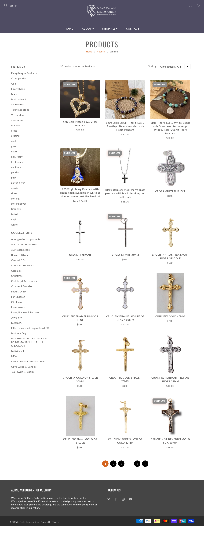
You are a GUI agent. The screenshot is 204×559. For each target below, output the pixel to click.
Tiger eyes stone (20, 109)
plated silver (18, 182)
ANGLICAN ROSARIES (24, 244)
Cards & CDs (18, 260)
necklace (16, 167)
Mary (14, 94)
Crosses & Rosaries (21, 286)
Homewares (18, 307)
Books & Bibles (19, 254)
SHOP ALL (109, 28)
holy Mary (16, 156)
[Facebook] (116, 499)
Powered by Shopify (50, 522)
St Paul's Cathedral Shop (28, 522)
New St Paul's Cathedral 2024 (28, 361)
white (14, 224)
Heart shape (18, 88)
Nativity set (17, 350)
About (87, 28)
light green (17, 161)
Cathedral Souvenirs (22, 265)
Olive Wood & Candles (23, 366)
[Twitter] (108, 499)
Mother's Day (18, 333)
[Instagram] (123, 499)
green (14, 146)
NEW (14, 356)
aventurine (17, 120)
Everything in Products (24, 73)
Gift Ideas (16, 301)
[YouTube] (130, 499)
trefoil (14, 214)
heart (14, 151)
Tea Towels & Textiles (22, 371)
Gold (14, 83)
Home (69, 28)
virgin (14, 219)
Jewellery (16, 317)
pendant (15, 172)
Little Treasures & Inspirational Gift (30, 327)
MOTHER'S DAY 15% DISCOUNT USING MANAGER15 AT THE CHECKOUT (30, 342)
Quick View (80, 99)
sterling (15, 198)
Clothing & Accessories (24, 280)
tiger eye (16, 208)
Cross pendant (19, 78)
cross (14, 130)
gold (13, 140)
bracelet (15, 125)
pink (13, 177)
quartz (14, 187)
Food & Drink (18, 291)
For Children (18, 296)
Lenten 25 (16, 322)
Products (101, 51)
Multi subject (18, 99)
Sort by (152, 66)
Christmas (16, 275)
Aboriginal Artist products (25, 239)
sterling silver (18, 203)
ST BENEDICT (19, 104)
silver (14, 193)
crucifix (15, 135)
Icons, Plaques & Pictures (25, 312)
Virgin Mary (17, 114)
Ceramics (16, 270)
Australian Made (20, 249)
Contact (132, 28)
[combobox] (174, 66)
